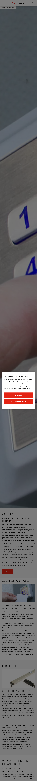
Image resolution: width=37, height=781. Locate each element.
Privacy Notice (26, 388)
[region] (18, 390)
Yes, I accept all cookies (18, 401)
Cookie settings (18, 406)
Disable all (18, 395)
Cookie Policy (18, 388)
